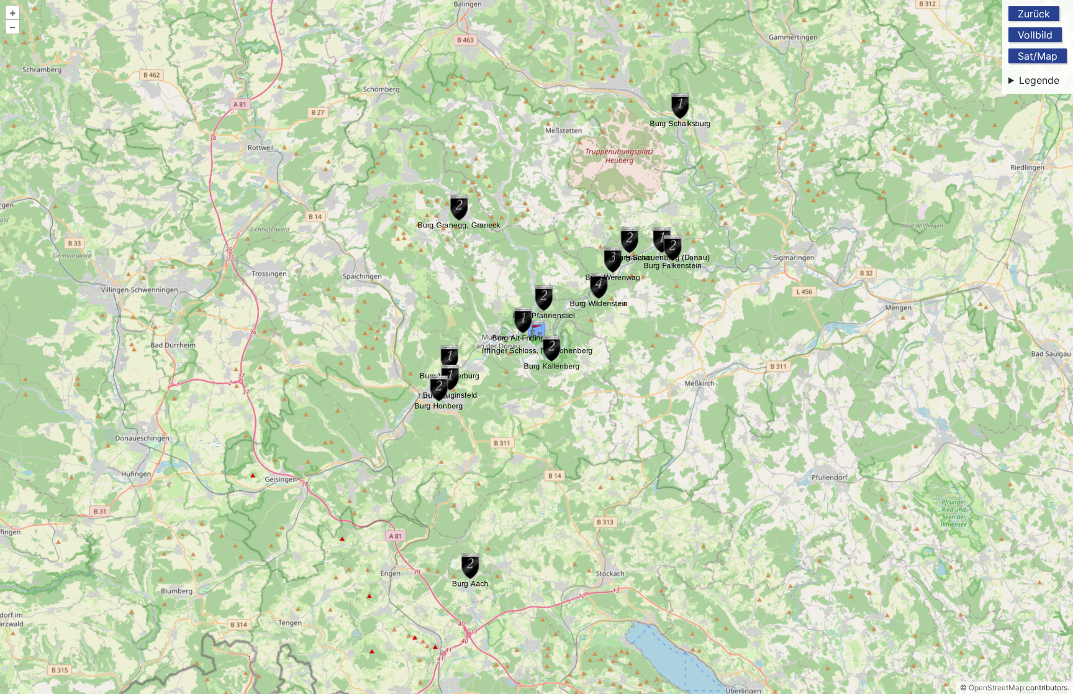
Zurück (1034, 13)
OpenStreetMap (996, 687)
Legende (1039, 80)
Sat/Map (1037, 56)
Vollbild (1035, 35)
